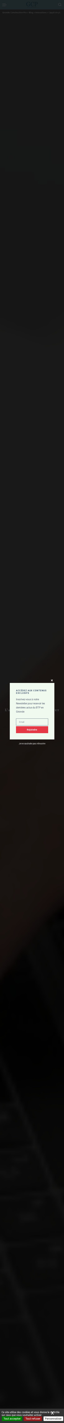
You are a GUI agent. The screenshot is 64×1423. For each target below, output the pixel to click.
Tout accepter (12, 1418)
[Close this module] (51, 680)
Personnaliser (53, 1418)
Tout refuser (32, 1418)
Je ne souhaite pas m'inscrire (32, 743)
